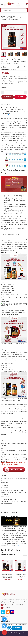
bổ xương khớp (7, 107)
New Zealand (17, 111)
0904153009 (7, 607)
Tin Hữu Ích (4, 616)
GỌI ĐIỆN (20, 97)
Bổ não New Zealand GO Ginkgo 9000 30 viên (20, 576)
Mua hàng (7, 97)
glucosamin (22, 107)
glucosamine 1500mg (15, 109)
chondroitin (15, 107)
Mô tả (7, 115)
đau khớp (7, 113)
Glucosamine (4, 109)
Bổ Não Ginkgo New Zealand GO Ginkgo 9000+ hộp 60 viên (7, 576)
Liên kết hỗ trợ (6, 621)
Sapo (25, 633)
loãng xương (9, 111)
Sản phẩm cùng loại (8, 554)
